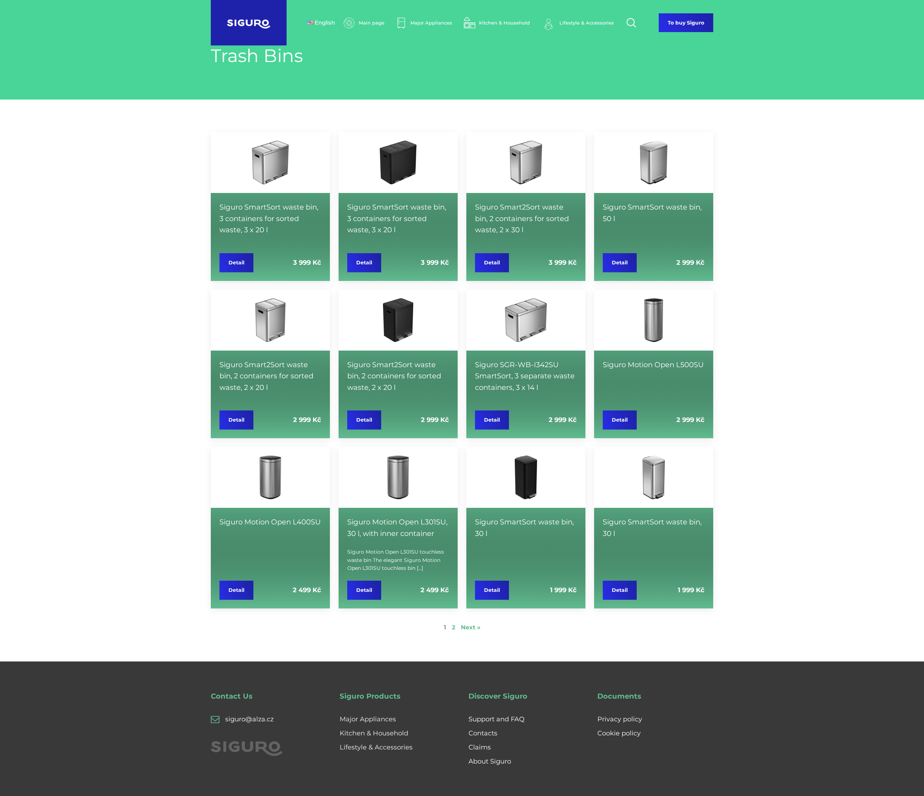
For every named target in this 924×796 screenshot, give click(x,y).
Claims (479, 747)
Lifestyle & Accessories (376, 747)
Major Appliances (368, 719)
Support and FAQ (496, 719)
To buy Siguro (686, 22)
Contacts (482, 733)
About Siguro (489, 761)
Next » (470, 627)
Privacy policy (619, 719)
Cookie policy (619, 733)
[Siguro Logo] (249, 22)
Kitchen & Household (374, 733)
